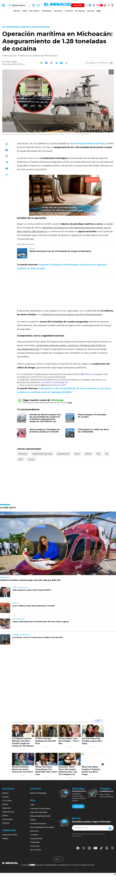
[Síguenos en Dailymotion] (112, 4)
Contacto (34, 835)
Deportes (6, 808)
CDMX (24, 11)
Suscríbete (77, 5)
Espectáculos (8, 812)
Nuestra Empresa (38, 823)
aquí (70, 402)
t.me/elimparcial (106, 791)
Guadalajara (47, 11)
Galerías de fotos (9, 835)
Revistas (90, 11)
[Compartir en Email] (61, 63)
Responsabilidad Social (40, 816)
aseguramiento (63, 454)
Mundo (5, 797)
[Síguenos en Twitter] (94, 4)
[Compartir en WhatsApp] (41, 63)
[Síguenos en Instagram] (97, 4)
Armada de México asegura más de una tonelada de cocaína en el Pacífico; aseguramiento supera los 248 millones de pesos (45, 419)
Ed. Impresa (80, 11)
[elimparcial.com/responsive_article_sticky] (114, 874)
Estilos (5, 815)
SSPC (20, 459)
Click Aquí (78, 806)
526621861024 (79, 791)
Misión (33, 820)
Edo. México (34, 11)
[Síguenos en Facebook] (90, 4)
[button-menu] (3, 5)
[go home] (10, 863)
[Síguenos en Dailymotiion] (112, 848)
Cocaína (31, 459)
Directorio (34, 831)
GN (106, 454)
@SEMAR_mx (87, 374)
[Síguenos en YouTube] (101, 4)
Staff (32, 805)
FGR (98, 454)
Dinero (5, 804)
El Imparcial (11, 27)
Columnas (69, 11)
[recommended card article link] (22, 253)
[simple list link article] (58, 544)
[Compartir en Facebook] (46, 63)
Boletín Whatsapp (38, 793)
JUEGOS (16, 11)
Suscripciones (36, 838)
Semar (77, 454)
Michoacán (42, 27)
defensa (88, 454)
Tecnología (7, 819)
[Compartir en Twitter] (51, 63)
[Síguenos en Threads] (109, 4)
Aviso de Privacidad (38, 812)
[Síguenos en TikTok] (105, 4)
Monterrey (58, 11)
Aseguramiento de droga (42, 454)
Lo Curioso (7, 800)
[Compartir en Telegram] (56, 63)
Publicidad (35, 842)
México (27, 27)
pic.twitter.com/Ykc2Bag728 (55, 382)
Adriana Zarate (11, 62)
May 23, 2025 (60, 385)
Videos (5, 838)
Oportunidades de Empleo (42, 827)
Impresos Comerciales (40, 808)
